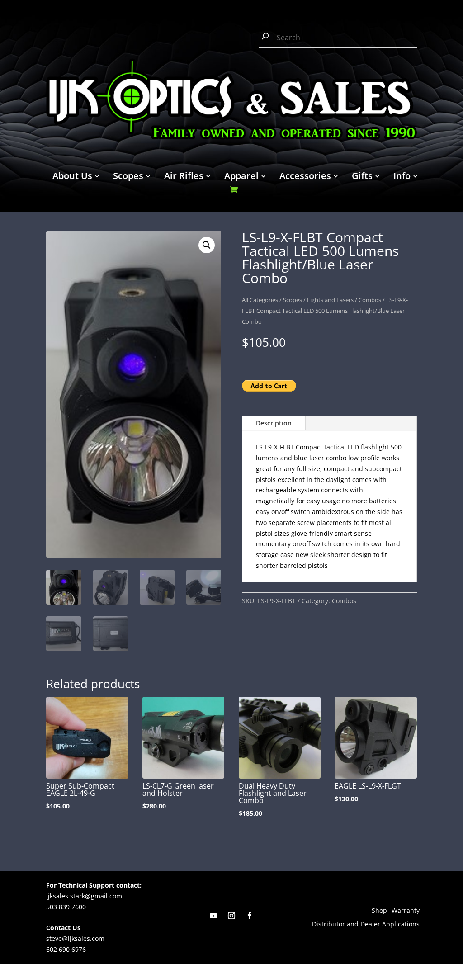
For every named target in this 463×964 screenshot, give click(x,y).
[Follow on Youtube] (213, 915)
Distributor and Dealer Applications (366, 924)
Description (274, 423)
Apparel (241, 177)
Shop (379, 911)
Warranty (406, 911)
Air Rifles (183, 177)
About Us (72, 177)
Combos (370, 300)
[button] (206, 245)
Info (402, 177)
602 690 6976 (66, 949)
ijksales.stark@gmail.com (84, 896)
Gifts (362, 177)
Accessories (305, 177)
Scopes (128, 177)
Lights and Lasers (330, 300)
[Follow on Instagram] (231, 915)
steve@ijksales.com (75, 938)
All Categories (260, 300)
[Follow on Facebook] (249, 915)
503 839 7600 (66, 907)
